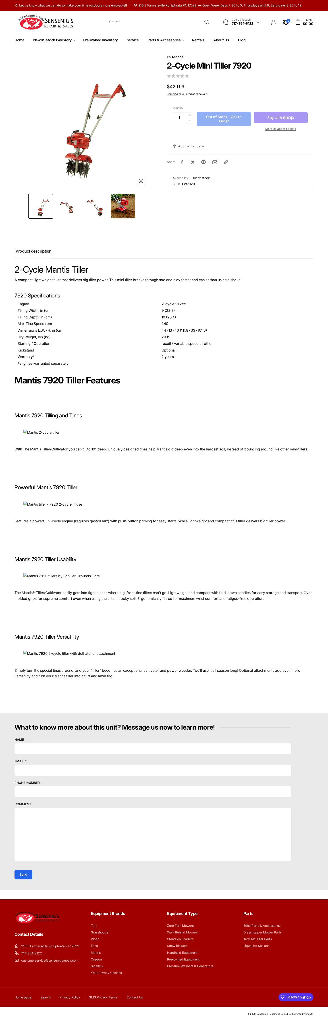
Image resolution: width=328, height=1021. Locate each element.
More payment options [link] (280, 128)
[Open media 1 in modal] (82, 121)
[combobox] (159, 22)
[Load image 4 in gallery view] (123, 206)
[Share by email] (215, 162)
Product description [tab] (34, 251)
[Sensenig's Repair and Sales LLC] (37, 922)
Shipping (172, 94)
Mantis (175, 57)
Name (19, 739)
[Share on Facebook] (182, 162)
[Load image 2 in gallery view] (68, 206)
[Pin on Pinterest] (203, 162)
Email (21, 761)
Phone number (27, 783)
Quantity (178, 107)
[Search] (206, 22)
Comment (23, 804)
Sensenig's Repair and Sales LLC (274, 1014)
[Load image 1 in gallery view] (41, 206)
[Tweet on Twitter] (193, 162)
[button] (304, 22)
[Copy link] (226, 162)
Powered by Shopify (302, 1014)
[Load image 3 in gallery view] (95, 206)
